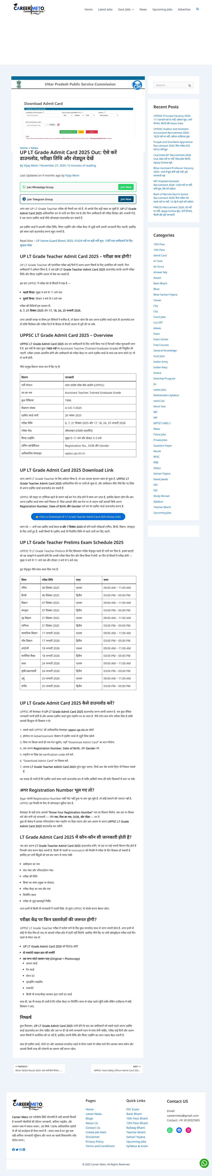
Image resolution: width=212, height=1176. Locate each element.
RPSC (156, 456)
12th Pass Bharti (137, 1123)
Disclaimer (93, 1137)
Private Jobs (160, 440)
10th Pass (159, 244)
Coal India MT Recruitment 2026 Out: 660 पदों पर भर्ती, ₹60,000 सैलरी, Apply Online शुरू (172, 158)
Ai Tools (158, 261)
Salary (157, 468)
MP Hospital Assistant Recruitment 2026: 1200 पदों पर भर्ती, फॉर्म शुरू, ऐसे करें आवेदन (172, 184)
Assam (157, 277)
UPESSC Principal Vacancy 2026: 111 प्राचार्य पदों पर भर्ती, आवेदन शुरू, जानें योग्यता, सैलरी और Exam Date (172, 119)
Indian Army (160, 361)
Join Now (126, 187)
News (34, 148)
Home (24, 148)
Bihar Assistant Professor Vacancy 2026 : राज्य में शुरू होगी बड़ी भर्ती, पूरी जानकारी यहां (173, 171)
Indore (157, 372)
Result (157, 451)
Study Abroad (161, 495)
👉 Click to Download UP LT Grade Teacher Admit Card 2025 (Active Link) (78, 516)
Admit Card (160, 255)
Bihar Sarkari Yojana (165, 294)
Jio (154, 384)
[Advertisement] (106, 41)
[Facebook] (179, 1130)
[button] (197, 9)
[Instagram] (188, 1130)
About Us (92, 1123)
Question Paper (162, 445)
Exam (156, 333)
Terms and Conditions (100, 1146)
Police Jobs (159, 434)
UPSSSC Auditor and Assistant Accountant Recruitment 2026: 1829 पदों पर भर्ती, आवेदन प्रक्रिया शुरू (171, 132)
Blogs (89, 1118)
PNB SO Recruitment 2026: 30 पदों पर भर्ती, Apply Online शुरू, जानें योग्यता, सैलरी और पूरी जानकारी (172, 210)
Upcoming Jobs (162, 512)
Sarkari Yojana (161, 473)
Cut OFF (158, 322)
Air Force (158, 266)
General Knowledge (165, 350)
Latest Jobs (159, 389)
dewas (157, 328)
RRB (155, 462)
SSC (155, 484)
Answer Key (160, 272)
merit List (159, 400)
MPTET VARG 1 (162, 423)
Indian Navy (160, 367)
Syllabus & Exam (137, 1146)
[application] (132, 9)
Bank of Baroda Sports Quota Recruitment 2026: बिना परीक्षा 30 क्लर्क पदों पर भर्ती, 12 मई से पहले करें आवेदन (173, 197)
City (155, 305)
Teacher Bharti (162, 507)
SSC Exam (132, 1109)
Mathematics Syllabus (166, 395)
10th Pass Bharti (137, 1118)
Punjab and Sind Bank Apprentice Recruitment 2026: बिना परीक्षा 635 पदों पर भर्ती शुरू (173, 145)
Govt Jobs (159, 356)
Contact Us (93, 1128)
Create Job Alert (96, 1132)
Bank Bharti (160, 283)
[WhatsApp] (170, 1130)
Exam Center (160, 339)
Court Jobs (159, 317)
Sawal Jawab (160, 479)
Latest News (94, 1114)
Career (157, 300)
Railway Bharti (135, 1128)
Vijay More (72, 175)
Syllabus (158, 501)
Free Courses (161, 344)
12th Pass (159, 249)
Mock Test (159, 406)
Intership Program (164, 378)
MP (155, 412)
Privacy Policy (95, 1141)
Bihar (156, 289)
